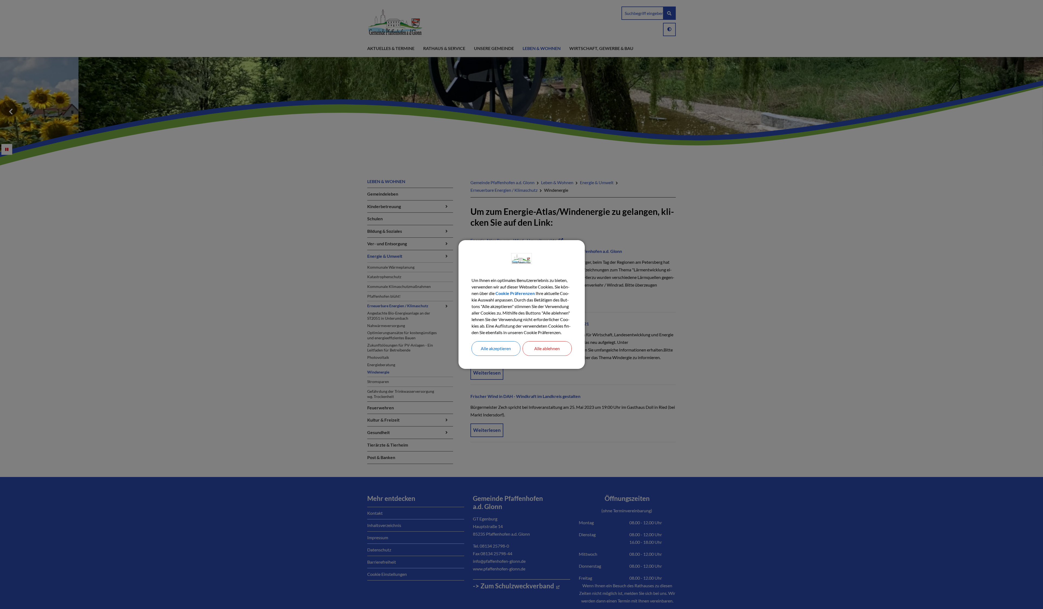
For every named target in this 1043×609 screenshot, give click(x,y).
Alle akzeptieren (496, 348)
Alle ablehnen (547, 348)
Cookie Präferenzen (515, 293)
